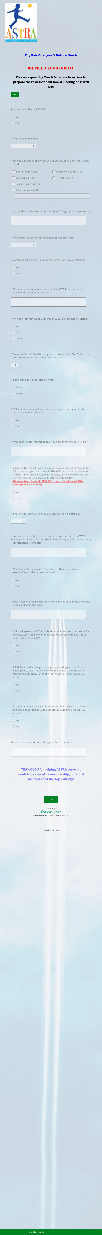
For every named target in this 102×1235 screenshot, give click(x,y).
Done (51, 799)
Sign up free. (64, 815)
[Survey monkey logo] (51, 811)
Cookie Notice (55, 830)
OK (14, 94)
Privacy (45, 830)
